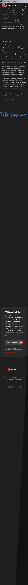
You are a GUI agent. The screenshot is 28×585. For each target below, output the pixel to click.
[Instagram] (9, 387)
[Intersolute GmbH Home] (14, 370)
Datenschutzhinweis (9, 352)
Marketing (2, 549)
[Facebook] (14, 387)
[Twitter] (12, 387)
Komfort (2, 530)
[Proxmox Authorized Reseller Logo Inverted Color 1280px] (5, 154)
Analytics (2, 495)
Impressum (7, 377)
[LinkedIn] (17, 387)
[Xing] (20, 387)
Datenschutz (16, 377)
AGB (23, 377)
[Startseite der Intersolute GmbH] (9, 6)
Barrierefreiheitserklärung (14, 379)
